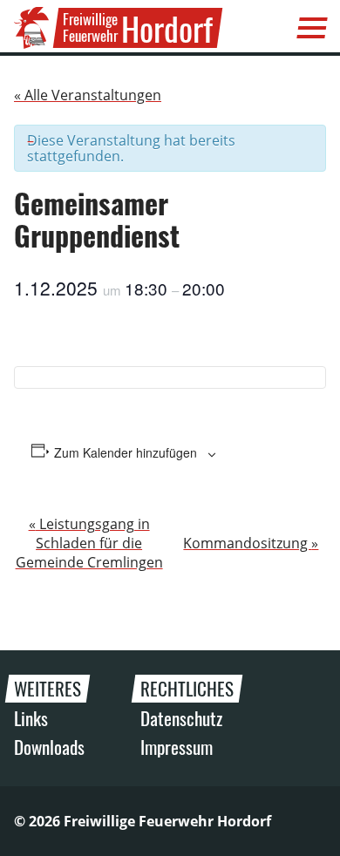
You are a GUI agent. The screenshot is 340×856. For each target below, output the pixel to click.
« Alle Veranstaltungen (87, 95)
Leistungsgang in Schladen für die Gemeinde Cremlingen (89, 543)
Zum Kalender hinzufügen (125, 452)
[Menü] (312, 28)
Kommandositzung (250, 543)
